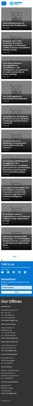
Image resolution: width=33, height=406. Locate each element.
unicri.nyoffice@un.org (9, 350)
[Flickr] (25, 272)
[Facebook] (13, 272)
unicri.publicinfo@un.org (9, 320)
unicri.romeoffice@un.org (9, 338)
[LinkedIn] (19, 272)
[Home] (15, 3)
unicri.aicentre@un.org (9, 393)
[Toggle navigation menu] (3, 3)
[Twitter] (8, 272)
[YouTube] (2, 272)
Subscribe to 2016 (2, 260)
